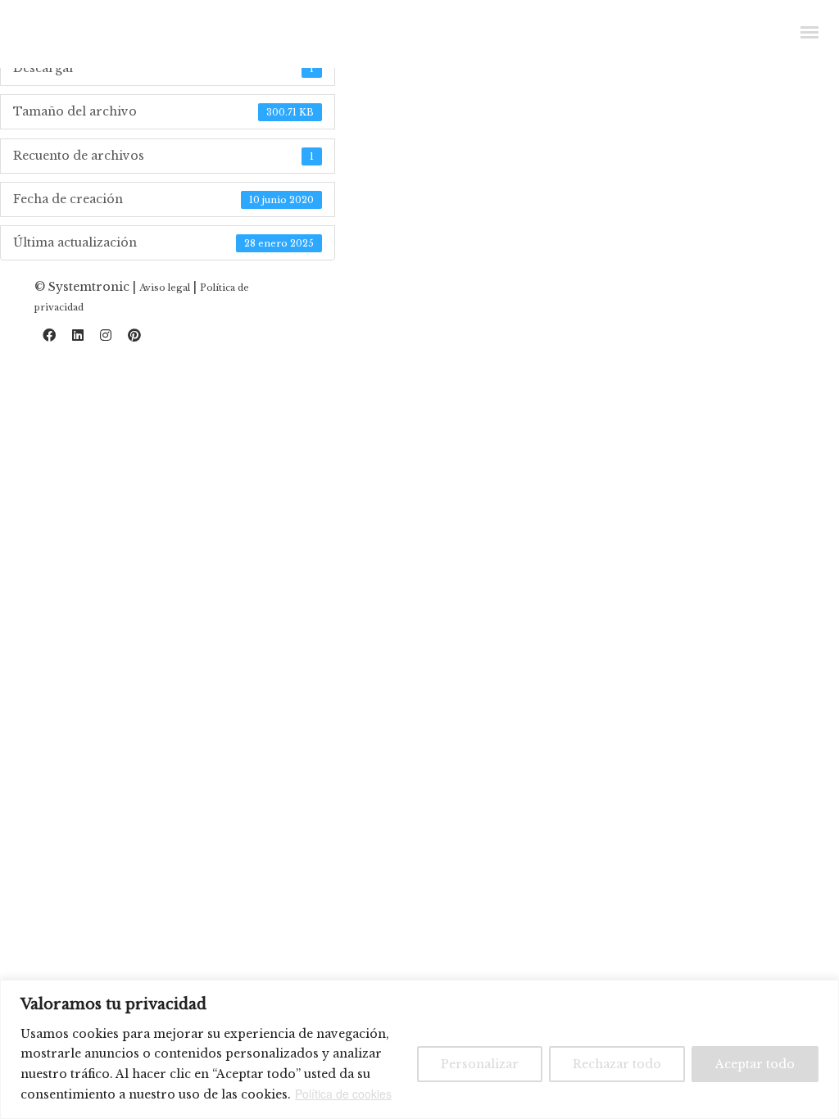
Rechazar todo (617, 1064)
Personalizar (480, 1064)
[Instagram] (106, 338)
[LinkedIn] (78, 338)
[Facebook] (49, 338)
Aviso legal (164, 287)
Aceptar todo (755, 1064)
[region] (419, 1049)
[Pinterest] (134, 338)
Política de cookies (343, 1093)
